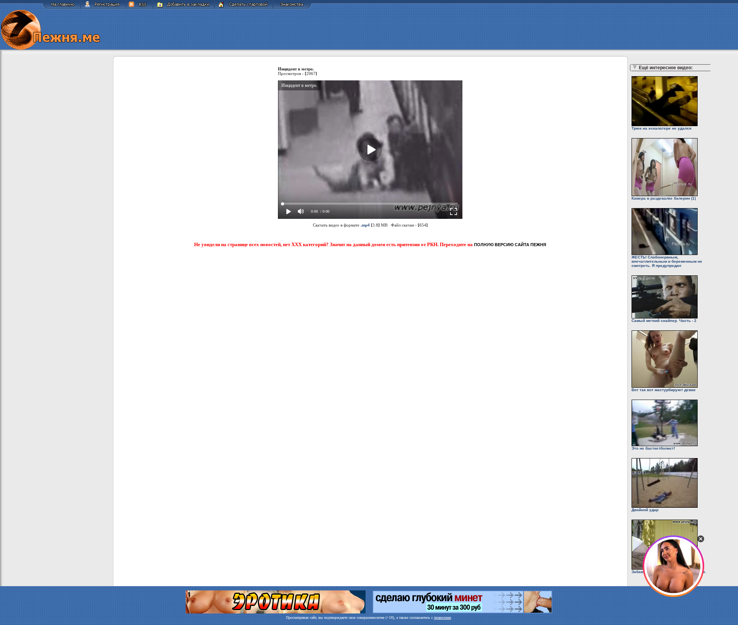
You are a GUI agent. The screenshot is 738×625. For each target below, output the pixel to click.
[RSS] (139, 8)
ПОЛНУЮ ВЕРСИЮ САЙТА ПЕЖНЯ (510, 244)
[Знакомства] (292, 8)
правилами (442, 617)
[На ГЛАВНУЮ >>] (61, 8)
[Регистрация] (103, 8)
